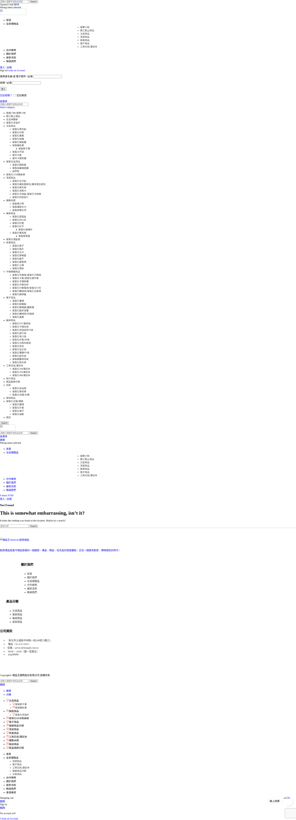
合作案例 (32, 585)
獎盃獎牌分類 (13, 381)
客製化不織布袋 (20, 326)
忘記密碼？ (6, 95)
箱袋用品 (10, 320)
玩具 (8, 384)
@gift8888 (13, 654)
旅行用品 (10, 378)
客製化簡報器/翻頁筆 (23, 307)
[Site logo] (13, 14)
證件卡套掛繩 (19, 158)
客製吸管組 (24, 236)
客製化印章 (18, 132)
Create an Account (16, 70)
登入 (3, 89)
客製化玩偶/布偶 (20, 394)
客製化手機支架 (20, 284)
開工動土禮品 (13, 116)
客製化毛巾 (18, 252)
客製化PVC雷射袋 (21, 323)
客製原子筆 (24, 148)
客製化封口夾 (19, 219)
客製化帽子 (18, 410)
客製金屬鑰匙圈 (20, 167)
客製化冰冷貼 (19, 180)
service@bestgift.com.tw (27, 647)
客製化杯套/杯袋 (20, 339)
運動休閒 (10, 200)
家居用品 (10, 242)
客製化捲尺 (18, 248)
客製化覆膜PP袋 (20, 352)
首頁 (29, 573)
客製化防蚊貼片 (20, 197)
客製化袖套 (18, 414)
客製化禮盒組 (13, 239)
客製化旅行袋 (19, 333)
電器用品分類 (19, 770)
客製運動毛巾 (19, 206)
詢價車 (3, 101)
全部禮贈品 (33, 581)
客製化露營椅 (19, 261)
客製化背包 (18, 346)
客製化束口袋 (19, 336)
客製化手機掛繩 (20, 281)
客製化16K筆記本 (21, 368)
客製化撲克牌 (19, 391)
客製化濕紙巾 (19, 190)
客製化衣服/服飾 (14, 401)
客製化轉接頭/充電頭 (23, 313)
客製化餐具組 (19, 232)
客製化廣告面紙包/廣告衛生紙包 (29, 184)
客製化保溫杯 (13, 122)
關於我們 (32, 577)
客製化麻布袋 (19, 355)
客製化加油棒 (19, 388)
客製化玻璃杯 (25, 229)
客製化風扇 (18, 316)
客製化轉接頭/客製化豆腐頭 (26, 291)
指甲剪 (15, 171)
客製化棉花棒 (19, 187)
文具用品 (84, 33)
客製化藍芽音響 (20, 310)
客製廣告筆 (18, 145)
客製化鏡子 (18, 258)
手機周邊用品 (13, 271)
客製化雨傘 (18, 268)
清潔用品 (84, 36)
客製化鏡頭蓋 (19, 294)
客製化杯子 (18, 226)
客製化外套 (18, 407)
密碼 (6, 82)
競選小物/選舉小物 (16, 112)
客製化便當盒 (19, 216)
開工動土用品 (87, 30)
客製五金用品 (13, 161)
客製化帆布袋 (19, 362)
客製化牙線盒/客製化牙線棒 (26, 193)
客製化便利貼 (19, 129)
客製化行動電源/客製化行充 (26, 287)
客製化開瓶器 (19, 164)
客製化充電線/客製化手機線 (26, 274)
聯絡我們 (32, 592)
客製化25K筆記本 (21, 372)
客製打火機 (18, 265)
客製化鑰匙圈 (19, 142)
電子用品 (84, 43)
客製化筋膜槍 (19, 304)
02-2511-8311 (22, 644)
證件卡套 (17, 155)
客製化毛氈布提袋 (21, 342)
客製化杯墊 (18, 223)
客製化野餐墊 (19, 255)
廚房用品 (84, 40)
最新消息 (32, 588)
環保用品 (10, 397)
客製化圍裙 (18, 404)
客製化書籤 (18, 135)
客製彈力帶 (18, 203)
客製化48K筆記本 (21, 375)
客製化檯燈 (18, 300)
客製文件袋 (18, 151)
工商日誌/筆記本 (88, 46)
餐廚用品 (10, 213)
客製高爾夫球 (19, 210)
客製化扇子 (18, 245)
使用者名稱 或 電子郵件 (16, 76)
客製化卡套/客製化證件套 (25, 278)
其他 (8, 417)
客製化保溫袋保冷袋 (22, 329)
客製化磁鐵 (18, 138)
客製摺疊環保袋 (20, 359)
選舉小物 (84, 27)
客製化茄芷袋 (19, 349)
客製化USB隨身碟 (15, 174)
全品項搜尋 (12, 119)
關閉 (2, 684)
